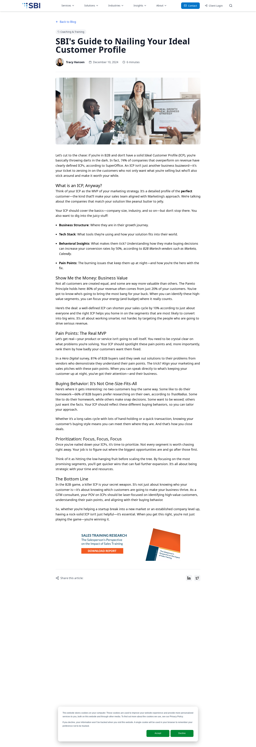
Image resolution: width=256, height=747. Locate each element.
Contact (192, 5)
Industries (114, 5)
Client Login (216, 5)
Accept (158, 733)
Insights (138, 5)
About (159, 5)
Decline (182, 733)
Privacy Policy (176, 716)
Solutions (89, 5)
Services (66, 5)
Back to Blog (68, 22)
